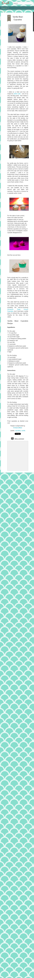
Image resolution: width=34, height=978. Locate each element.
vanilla (23, 430)
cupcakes (18, 430)
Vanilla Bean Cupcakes (18, 18)
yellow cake (17, 94)
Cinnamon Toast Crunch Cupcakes (17, 310)
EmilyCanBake (17, 428)
